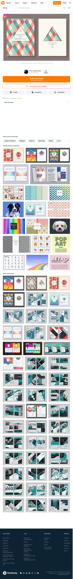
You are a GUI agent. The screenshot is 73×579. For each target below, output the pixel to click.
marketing (41, 140)
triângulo (22, 140)
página (51, 140)
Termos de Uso (51, 572)
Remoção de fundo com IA (8, 558)
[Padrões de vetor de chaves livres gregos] (36, 192)
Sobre (45, 543)
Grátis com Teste (36, 79)
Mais (42, 3)
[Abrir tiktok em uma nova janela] (32, 572)
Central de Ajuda (46, 537)
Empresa (5, 545)
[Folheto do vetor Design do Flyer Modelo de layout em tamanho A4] (12, 347)
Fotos (17, 3)
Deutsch (65, 545)
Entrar (64, 3)
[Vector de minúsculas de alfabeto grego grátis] (14, 261)
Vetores (8, 3)
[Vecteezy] (3, 3)
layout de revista (9, 140)
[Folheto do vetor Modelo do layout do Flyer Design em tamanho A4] (32, 347)
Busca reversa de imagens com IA (8, 554)
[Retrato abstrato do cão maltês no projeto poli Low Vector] (60, 225)
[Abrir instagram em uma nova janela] (23, 572)
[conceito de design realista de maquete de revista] (50, 173)
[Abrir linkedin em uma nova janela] (26, 572)
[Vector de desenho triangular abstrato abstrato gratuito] (13, 363)
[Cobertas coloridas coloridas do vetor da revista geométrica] (59, 154)
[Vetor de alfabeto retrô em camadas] (60, 261)
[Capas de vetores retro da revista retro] (13, 154)
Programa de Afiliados (27, 544)
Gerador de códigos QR (9, 562)
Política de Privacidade (63, 572)
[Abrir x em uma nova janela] (35, 572)
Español (65, 539)
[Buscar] (64, 8)
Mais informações (9, 101)
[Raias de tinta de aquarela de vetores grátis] (14, 225)
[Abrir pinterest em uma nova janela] (29, 572)
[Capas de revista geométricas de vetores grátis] (36, 154)
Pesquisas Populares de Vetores (27, 549)
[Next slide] (66, 140)
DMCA (25, 541)
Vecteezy (5, 539)
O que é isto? (19, 98)
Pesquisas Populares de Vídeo (27, 559)
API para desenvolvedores (8, 550)
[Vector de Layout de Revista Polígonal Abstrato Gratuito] (35, 208)
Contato (45, 541)
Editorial (33, 3)
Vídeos (25, 3)
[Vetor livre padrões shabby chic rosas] (37, 225)
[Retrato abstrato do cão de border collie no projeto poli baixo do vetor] (13, 208)
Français (65, 547)
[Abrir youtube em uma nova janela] (38, 572)
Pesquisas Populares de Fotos (29, 554)
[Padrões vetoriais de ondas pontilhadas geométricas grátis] (17, 243)
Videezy (5, 542)
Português (66, 542)
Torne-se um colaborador (47, 547)
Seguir (46, 72)
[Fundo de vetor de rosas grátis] (59, 208)
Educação (6, 547)
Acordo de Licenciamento (28, 537)
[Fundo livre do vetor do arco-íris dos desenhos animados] (37, 261)
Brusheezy (6, 537)
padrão (59, 140)
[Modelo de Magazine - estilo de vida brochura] (13, 192)
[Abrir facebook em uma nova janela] (21, 572)
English (65, 537)
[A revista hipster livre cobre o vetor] (36, 282)
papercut (31, 140)
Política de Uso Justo (61, 573)
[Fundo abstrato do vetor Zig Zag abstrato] (59, 192)
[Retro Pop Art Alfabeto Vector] (61, 243)
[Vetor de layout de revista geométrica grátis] (36, 410)
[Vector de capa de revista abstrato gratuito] (16, 173)
